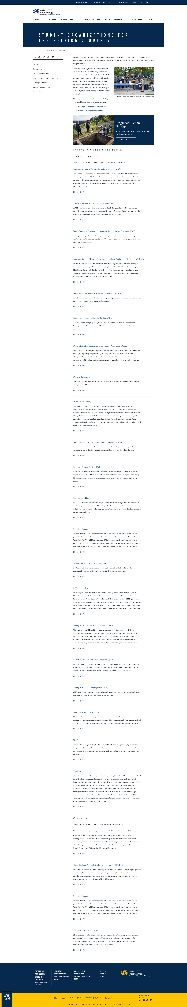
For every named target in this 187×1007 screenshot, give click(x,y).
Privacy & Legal (78, 998)
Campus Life (37, 69)
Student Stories (38, 91)
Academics (37, 19)
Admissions (51, 19)
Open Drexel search (152, 2)
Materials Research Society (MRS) (87, 930)
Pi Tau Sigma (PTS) (81, 588)
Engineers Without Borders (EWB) (87, 467)
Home (34, 50)
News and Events (123, 2)
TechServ (77, 740)
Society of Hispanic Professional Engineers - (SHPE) (94, 659)
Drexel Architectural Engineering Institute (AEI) (92, 318)
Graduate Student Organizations (90, 110)
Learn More (79, 192)
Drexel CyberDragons (81, 377)
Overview (36, 64)
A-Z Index (55, 998)
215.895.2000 (111, 1004)
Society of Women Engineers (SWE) (87, 712)
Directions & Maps (97, 998)
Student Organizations (41, 87)
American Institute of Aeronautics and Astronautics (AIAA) (97, 169)
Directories (88, 997)
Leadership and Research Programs (45, 78)
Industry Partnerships (114, 19)
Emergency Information (108, 998)
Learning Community (40, 82)
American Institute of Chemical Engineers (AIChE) (93, 203)
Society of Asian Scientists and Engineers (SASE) (93, 625)
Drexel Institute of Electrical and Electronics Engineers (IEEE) (98, 442)
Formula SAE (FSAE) (81, 498)
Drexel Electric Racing (82, 401)
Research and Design (91, 19)
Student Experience (69, 19)
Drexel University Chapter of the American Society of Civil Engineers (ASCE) (104, 231)
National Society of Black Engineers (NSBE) (91, 563)
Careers (71, 997)
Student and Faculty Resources (103, 2)
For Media (63, 998)
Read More (126, 140)
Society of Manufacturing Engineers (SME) (90, 687)
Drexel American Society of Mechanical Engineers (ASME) (97, 293)
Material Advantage (81, 529)
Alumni (135, 2)
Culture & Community (41, 73)
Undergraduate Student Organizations (92, 106)
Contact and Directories (82, 2)
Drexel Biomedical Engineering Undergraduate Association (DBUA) (100, 346)
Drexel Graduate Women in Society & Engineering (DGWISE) (98, 865)
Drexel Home (145, 2)
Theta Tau (77, 771)
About (151, 19)
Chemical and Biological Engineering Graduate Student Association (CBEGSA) (104, 830)
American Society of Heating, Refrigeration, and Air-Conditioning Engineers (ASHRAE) (108, 259)
